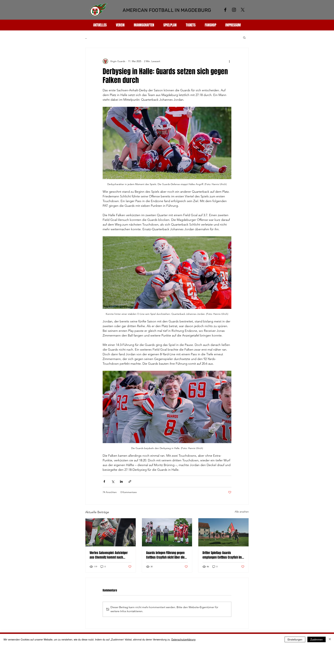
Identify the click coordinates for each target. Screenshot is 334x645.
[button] (244, 37)
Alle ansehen (242, 511)
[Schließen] (330, 639)
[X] (242, 9)
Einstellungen (295, 639)
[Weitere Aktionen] (229, 61)
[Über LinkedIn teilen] (121, 481)
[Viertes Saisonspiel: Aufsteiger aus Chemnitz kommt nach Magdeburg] (110, 532)
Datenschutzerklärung (183, 639)
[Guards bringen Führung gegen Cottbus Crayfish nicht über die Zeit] (167, 532)
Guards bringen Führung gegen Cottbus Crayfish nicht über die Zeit (165, 555)
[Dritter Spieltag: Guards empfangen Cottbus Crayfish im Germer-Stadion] (223, 532)
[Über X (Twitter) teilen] (112, 481)
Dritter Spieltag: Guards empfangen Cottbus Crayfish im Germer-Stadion (222, 555)
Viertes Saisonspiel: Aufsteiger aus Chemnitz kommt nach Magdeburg (109, 555)
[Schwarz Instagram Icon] (234, 9)
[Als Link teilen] (130, 481)
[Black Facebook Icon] (225, 9)
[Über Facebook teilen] (104, 481)
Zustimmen (316, 639)
